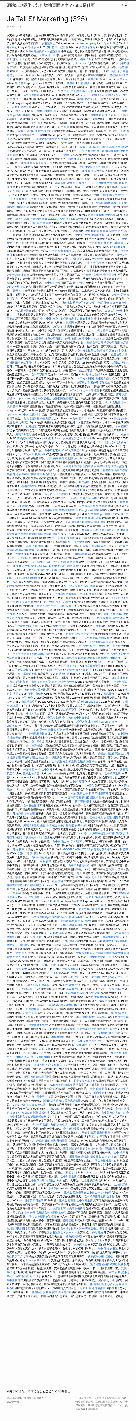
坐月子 (11, 1056)
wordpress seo (22, 398)
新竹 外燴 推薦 (102, 530)
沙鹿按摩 (50, 1064)
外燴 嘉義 (102, 230)
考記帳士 (97, 258)
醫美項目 (87, 530)
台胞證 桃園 (111, 817)
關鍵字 (89, 522)
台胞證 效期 (100, 262)
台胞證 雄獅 (22, 206)
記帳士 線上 (14, 578)
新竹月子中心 (87, 183)
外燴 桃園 (18, 849)
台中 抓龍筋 (52, 757)
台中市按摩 (86, 159)
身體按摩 (86, 921)
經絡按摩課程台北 (46, 139)
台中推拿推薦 (85, 350)
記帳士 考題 (54, 1180)
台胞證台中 (19, 653)
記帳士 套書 (116, 869)
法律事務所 (78, 917)
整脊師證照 (43, 606)
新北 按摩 (22, 506)
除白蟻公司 (98, 151)
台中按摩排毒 (37, 1180)
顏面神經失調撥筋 (53, 1100)
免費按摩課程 (119, 354)
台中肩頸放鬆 (71, 438)
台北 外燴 (85, 151)
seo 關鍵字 (118, 530)
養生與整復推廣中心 (113, 1112)
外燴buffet (72, 1005)
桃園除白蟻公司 (24, 550)
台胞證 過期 (101, 350)
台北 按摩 (96, 1240)
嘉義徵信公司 (111, 937)
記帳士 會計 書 (96, 1028)
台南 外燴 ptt (47, 55)
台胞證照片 (85, 645)
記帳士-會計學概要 (105, 274)
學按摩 (19, 554)
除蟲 (121, 1284)
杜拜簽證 (31, 426)
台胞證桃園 (80, 554)
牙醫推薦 (100, 1288)
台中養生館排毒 (72, 466)
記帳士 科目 (87, 1288)
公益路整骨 (37, 338)
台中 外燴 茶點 (34, 199)
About (125, 5)
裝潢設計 (111, 1028)
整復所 (71, 83)
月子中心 (12, 47)
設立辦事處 (86, 370)
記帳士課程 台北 (42, 163)
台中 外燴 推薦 (98, 1088)
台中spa (122, 79)
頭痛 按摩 (85, 59)
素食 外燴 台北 (118, 350)
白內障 (14, 155)
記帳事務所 (96, 302)
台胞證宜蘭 (56, 1028)
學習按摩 (101, 183)
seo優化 (89, 785)
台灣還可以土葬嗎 (101, 849)
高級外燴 (39, 1064)
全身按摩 (99, 171)
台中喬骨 (47, 769)
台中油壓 (63, 155)
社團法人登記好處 (116, 95)
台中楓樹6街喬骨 (29, 474)
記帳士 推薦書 (66, 538)
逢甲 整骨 (51, 47)
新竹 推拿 (50, 789)
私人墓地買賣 (37, 570)
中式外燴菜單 (90, 637)
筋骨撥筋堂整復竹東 (87, 1148)
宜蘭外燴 (115, 645)
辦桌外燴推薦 (119, 1052)
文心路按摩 (67, 318)
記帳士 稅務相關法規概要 (59, 398)
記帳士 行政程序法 (109, 753)
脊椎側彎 (95, 1284)
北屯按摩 (93, 721)
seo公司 (87, 669)
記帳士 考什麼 (66, 681)
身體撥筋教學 (85, 99)
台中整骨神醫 (38, 689)
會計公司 (94, 993)
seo (9, 107)
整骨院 (64, 47)
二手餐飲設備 (20, 669)
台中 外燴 (107, 1156)
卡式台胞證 (117, 466)
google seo (81, 458)
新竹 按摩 (102, 617)
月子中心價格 (35, 693)
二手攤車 (82, 594)
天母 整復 (18, 290)
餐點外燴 (40, 454)
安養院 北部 (66, 458)
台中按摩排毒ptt (40, 1056)
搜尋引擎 (87, 91)
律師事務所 (24, 115)
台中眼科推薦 (85, 1200)
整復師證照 (38, 1292)
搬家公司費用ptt (54, 338)
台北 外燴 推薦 (97, 242)
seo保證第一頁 (105, 167)
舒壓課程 (81, 1044)
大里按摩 (61, 494)
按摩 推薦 (115, 989)
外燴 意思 (76, 793)
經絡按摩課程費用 (112, 1264)
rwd (54, 562)
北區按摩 (79, 358)
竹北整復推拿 (23, 310)
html (29, 1260)
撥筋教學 (108, 470)
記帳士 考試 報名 (91, 1156)
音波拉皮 (104, 382)
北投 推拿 (35, 414)
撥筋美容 (122, 254)
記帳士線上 (96, 817)
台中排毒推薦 (91, 390)
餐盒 (42, 418)
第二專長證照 (83, 801)
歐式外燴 (44, 1112)
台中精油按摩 (53, 282)
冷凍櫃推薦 (22, 1276)
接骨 (82, 490)
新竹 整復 (84, 83)
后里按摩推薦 (31, 95)
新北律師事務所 (84, 318)
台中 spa (71, 1232)
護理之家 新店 (109, 1284)
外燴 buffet (115, 115)
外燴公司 (106, 1192)
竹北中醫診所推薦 (89, 909)
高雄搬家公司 (50, 510)
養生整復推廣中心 (105, 1160)
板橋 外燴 (97, 1232)
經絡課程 (72, 657)
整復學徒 (91, 761)
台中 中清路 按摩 (98, 330)
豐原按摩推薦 (84, 953)
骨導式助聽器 (21, 422)
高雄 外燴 (30, 218)
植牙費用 (78, 302)
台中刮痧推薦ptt (46, 111)
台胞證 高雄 (107, 147)
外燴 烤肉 (18, 566)
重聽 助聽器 (44, 534)
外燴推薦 (62, 1140)
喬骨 (79, 873)
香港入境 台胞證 (89, 498)
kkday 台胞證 (30, 1112)
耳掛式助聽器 (111, 941)
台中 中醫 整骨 (49, 318)
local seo (82, 63)
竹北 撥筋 (76, 91)
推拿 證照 (43, 837)
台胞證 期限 (54, 717)
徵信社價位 (112, 151)
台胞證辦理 (48, 43)
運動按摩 (104, 637)
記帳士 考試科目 (90, 147)
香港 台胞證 (93, 374)
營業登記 (102, 1016)
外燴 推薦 (101, 506)
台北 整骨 (20, 83)
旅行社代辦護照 (115, 833)
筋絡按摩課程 (25, 438)
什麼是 (110, 957)
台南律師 (45, 222)
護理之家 (81, 721)
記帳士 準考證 (41, 985)
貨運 (93, 1132)
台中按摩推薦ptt (114, 773)
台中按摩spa (99, 1032)
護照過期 (45, 474)
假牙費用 (50, 494)
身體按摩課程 (87, 47)
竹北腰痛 (112, 183)
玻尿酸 (52, 729)
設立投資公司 (29, 837)
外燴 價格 (87, 171)
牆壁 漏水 (53, 1188)
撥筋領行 (32, 653)
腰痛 (122, 502)
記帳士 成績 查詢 (96, 897)
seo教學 (119, 195)
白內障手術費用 (76, 1208)
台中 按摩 (88, 793)
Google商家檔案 (89, 510)
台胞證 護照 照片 (68, 562)
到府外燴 (93, 382)
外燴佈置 (63, 139)
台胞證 (114, 1248)
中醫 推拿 (66, 302)
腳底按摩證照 (23, 434)
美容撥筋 (20, 625)
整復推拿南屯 (87, 167)
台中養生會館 (83, 234)
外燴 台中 (33, 47)
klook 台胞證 (112, 402)
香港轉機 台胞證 (75, 993)
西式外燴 (108, 693)
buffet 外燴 (59, 326)
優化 (99, 625)
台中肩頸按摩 (34, 681)
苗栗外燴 (93, 79)
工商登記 (73, 498)
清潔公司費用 (112, 342)
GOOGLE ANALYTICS (61, 218)
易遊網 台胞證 (77, 761)
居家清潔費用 (118, 442)
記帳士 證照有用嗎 (72, 925)
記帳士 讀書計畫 (16, 274)
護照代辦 (41, 218)
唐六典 (35, 222)
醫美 (49, 418)
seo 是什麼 (118, 677)
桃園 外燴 (74, 1156)
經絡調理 (35, 885)
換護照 (70, 322)
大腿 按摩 (30, 566)
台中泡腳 (110, 214)
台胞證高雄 (25, 989)
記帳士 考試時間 (21, 107)
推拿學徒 (15, 737)
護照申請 (68, 1148)
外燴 (77, 921)
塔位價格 (86, 274)
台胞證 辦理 (88, 586)
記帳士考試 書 (31, 773)
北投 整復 (69, 941)
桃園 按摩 (51, 1292)
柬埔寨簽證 (13, 362)
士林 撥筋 (23, 945)
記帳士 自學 (30, 1013)
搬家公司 (117, 953)
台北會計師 (57, 1108)
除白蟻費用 (45, 131)
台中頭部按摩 (39, 374)
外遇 (31, 75)
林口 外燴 (115, 1272)
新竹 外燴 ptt (15, 99)
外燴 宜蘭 (26, 163)
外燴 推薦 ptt (73, 338)
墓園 (66, 1028)
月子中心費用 (63, 602)
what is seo (92, 1172)
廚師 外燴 (114, 1032)
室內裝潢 (88, 466)
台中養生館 (87, 633)
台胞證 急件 (96, 1040)
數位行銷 (78, 282)
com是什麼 (40, 729)
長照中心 (37, 398)
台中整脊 (96, 115)
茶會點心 (15, 1112)
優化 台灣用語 (48, 825)
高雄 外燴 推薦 (35, 546)
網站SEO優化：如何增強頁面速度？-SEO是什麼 (51, 5)
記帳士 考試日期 (28, 853)
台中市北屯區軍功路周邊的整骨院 (64, 450)
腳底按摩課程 (40, 1104)
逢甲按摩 (123, 1016)
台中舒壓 (63, 825)
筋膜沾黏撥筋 (57, 1005)
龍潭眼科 (42, 566)
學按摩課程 (32, 713)
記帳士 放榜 (111, 43)
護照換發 (73, 159)
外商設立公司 (59, 1212)
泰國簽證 (60, 183)
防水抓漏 (18, 1212)
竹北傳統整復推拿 (65, 594)
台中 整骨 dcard (61, 250)
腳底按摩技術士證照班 (62, 566)
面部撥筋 (108, 195)
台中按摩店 (80, 1244)
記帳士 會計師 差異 (94, 546)
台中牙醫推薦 (107, 1148)
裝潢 (88, 877)
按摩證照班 (59, 1208)
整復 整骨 (100, 522)
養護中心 (116, 202)
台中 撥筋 (63, 127)
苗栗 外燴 (12, 474)
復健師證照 (94, 518)
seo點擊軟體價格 (36, 1116)
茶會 (18, 877)
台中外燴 (67, 717)
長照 (67, 522)
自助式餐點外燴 (31, 578)
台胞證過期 (113, 653)
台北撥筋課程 (31, 418)
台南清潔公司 (21, 191)
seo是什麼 (85, 833)
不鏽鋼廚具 (101, 793)
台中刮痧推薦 (68, 1176)
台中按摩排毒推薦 (79, 865)
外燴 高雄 (109, 302)
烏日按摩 (44, 1048)
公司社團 (94, 977)
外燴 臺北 (63, 91)
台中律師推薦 (102, 466)
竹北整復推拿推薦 (84, 1080)
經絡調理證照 (68, 709)
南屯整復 (68, 1220)
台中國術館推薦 (27, 673)
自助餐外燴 (78, 522)
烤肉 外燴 (32, 625)
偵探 (104, 115)
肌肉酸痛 (52, 458)
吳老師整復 (73, 989)
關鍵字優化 (27, 362)
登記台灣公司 (95, 342)
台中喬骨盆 (38, 741)
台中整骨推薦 (101, 645)
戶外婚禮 (76, 258)
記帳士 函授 (119, 294)
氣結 (9, 446)
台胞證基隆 (53, 51)
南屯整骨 (31, 745)
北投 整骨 (21, 953)
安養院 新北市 (64, 1084)
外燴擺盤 (28, 769)
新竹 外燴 (23, 689)
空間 (24, 1228)
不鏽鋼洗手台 (97, 95)
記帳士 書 (72, 669)
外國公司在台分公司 (117, 514)
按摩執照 (81, 382)
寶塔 (89, 262)
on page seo (118, 246)
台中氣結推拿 (60, 761)
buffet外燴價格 (35, 51)
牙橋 (12, 602)
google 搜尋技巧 (68, 797)
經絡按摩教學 (96, 214)
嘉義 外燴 (21, 969)
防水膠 (110, 1196)
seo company (87, 43)
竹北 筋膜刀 (52, 570)
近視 (106, 442)
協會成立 (81, 218)
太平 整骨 (37, 123)
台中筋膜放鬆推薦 (45, 1216)
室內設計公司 (117, 617)
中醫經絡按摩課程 (59, 1124)
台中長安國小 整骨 (42, 1096)
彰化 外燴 (44, 653)
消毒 (55, 973)
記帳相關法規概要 (100, 641)
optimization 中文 (18, 414)
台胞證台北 (24, 558)
